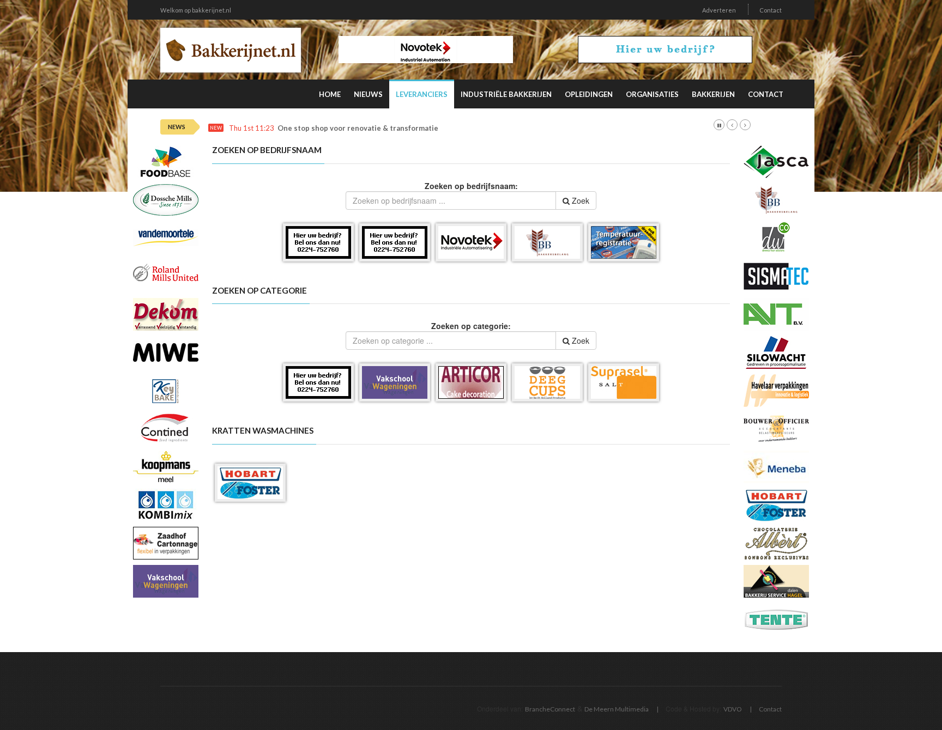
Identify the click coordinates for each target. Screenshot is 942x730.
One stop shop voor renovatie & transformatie (357, 128)
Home (330, 94)
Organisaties (652, 94)
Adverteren (719, 10)
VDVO (732, 709)
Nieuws (368, 94)
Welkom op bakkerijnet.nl (195, 10)
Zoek (579, 200)
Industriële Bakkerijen (506, 94)
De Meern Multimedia (616, 709)
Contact (770, 10)
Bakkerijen (713, 94)
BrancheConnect (550, 709)
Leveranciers (422, 94)
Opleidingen (589, 94)
